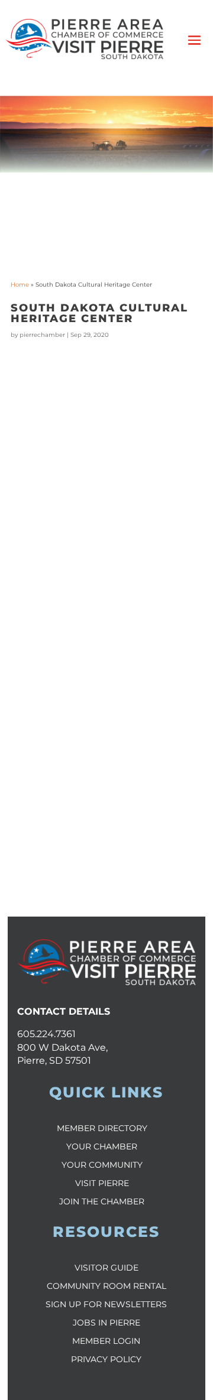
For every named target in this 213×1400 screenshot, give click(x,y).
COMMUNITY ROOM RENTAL (106, 1286)
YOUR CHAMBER (101, 1146)
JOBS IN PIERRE (106, 1322)
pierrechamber (42, 335)
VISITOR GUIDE (106, 1267)
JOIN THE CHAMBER (101, 1201)
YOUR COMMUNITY (102, 1164)
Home (20, 284)
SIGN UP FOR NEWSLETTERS (106, 1304)
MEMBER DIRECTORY (102, 1128)
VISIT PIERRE (102, 1183)
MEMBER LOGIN (106, 1341)
